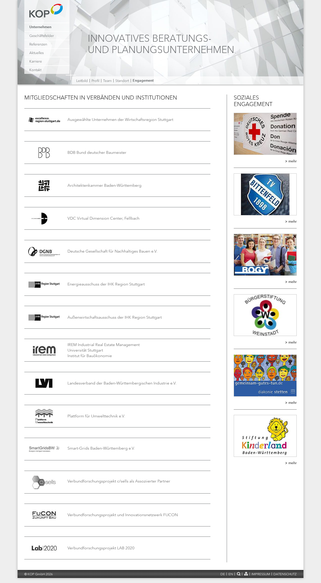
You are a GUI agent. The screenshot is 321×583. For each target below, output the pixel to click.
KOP (47, 13)
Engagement (143, 80)
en (230, 574)
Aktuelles (36, 53)
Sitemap (246, 573)
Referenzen (38, 44)
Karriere (35, 61)
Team (107, 80)
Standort (122, 80)
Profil (95, 80)
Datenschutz (285, 574)
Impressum (261, 574)
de (222, 574)
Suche (238, 573)
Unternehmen (40, 27)
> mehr (291, 161)
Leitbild (82, 80)
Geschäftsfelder (41, 35)
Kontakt (35, 70)
